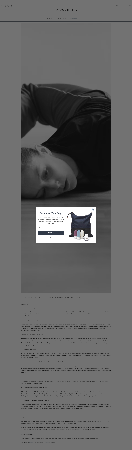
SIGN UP (51, 233)
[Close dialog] (94, 209)
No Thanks (51, 237)
